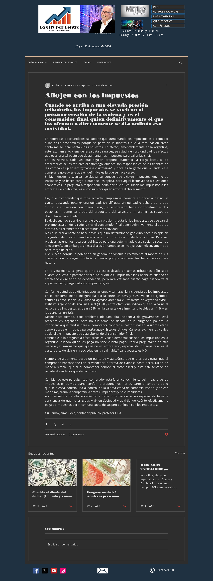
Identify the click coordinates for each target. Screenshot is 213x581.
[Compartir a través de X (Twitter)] (54, 424)
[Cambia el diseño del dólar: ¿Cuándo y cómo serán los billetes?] (52, 472)
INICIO (156, 7)
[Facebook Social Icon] (36, 570)
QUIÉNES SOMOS (162, 21)
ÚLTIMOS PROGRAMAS (165, 11)
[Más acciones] (166, 85)
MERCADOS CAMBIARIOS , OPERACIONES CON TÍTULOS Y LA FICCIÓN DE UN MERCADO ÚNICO (160, 467)
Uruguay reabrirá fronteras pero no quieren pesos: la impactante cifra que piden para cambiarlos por (105, 494)
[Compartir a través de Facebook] (46, 424)
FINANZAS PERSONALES (65, 62)
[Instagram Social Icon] (63, 570)
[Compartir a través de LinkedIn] (62, 424)
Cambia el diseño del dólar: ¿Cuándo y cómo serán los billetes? (51, 494)
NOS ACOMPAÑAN (163, 16)
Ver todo (180, 453)
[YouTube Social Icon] (54, 570)
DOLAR (87, 62)
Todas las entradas (37, 62)
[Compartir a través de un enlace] (71, 424)
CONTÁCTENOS (161, 25)
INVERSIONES (104, 62)
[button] (180, 62)
